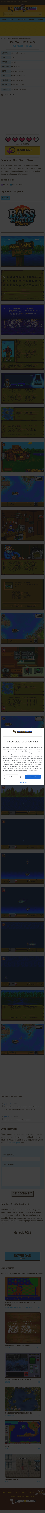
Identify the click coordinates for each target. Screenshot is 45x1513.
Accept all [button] (33, 777)
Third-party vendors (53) (21, 758)
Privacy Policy (32, 771)
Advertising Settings (17, 769)
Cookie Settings (22, 771)
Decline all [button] (12, 777)
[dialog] (22, 756)
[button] (22, 782)
